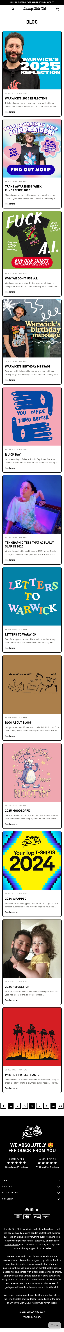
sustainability (11, 1244)
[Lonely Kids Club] (35, 9)
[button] (32, 1180)
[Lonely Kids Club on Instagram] (27, 1209)
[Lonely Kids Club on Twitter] (37, 1209)
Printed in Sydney (32, 1317)
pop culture (46, 1260)
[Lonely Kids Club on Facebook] (32, 1209)
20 (60, 1105)
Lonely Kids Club (36, 1312)
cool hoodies (12, 1264)
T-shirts (57, 1260)
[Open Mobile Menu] (5, 9)
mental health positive (50, 1268)
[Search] (13, 8)
